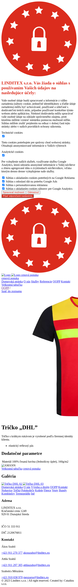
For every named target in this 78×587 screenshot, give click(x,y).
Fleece (47, 490)
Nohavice (7, 490)
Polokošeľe (27, 490)
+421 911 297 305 (11, 565)
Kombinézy (8, 493)
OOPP (56, 281)
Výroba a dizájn (40, 487)
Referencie (46, 281)
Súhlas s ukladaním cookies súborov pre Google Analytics (39, 188)
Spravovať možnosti (13, 192)
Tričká (16, 490)
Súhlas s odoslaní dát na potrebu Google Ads (31, 181)
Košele (39, 490)
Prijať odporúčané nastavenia (17, 196)
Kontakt (65, 281)
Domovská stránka (12, 281)
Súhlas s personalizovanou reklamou (27, 185)
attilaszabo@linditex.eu (36, 565)
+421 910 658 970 (12, 577)
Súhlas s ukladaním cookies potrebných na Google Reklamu (40, 177)
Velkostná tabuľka (11, 284)
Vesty (55, 490)
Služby (35, 281)
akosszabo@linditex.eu (36, 552)
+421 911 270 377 (11, 552)
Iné (33, 493)
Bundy (63, 490)
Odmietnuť (33, 192)
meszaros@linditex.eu (36, 577)
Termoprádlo (23, 493)
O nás (27, 281)
